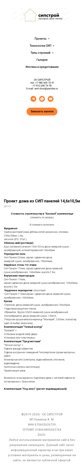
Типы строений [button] (41, 52)
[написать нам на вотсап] (42, 99)
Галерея (42, 59)
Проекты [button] (41, 38)
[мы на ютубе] (51, 99)
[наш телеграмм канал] (33, 99)
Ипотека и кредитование (42, 66)
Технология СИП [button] (41, 45)
